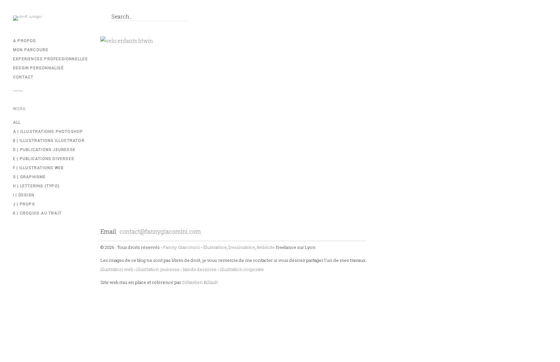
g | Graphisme (29, 177)
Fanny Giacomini (181, 247)
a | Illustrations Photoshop (48, 131)
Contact (23, 77)
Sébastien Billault (200, 282)
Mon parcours (30, 50)
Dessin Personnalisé (38, 68)
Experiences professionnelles (50, 59)
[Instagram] (90, 18)
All (17, 122)
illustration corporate (242, 269)
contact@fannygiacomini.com (160, 231)
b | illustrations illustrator (49, 140)
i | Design (23, 195)
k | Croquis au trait (37, 213)
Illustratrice (215, 247)
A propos (24, 41)
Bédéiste (266, 247)
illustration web (116, 269)
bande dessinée (199, 269)
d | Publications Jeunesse (44, 149)
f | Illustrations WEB (38, 168)
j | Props (24, 204)
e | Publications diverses (43, 159)
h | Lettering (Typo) (36, 186)
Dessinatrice (242, 247)
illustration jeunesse (158, 269)
